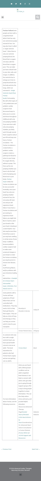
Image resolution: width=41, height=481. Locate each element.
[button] (2, 17)
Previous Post (6, 449)
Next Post (36, 449)
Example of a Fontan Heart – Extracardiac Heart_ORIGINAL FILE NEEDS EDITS (10, 283)
